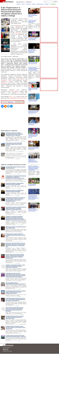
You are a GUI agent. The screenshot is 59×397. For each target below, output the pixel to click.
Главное (18, 4)
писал (10, 96)
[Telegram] (8, 106)
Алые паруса (20, 78)
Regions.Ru (11, 102)
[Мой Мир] (11, 106)
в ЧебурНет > (53, 4)
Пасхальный (18, 32)
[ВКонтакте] (2, 106)
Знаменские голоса (6, 80)
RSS (11, 351)
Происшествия (40, 4)
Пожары (47, 4)
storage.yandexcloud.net (5, 54)
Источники (28, 4)
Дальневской (4, 83)
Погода (33, 4)
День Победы (14, 91)
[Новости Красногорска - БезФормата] (7, 1)
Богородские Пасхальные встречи (18, 98)
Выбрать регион (5, 349)
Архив (23, 4)
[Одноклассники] (5, 106)
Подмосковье (18, 25)
